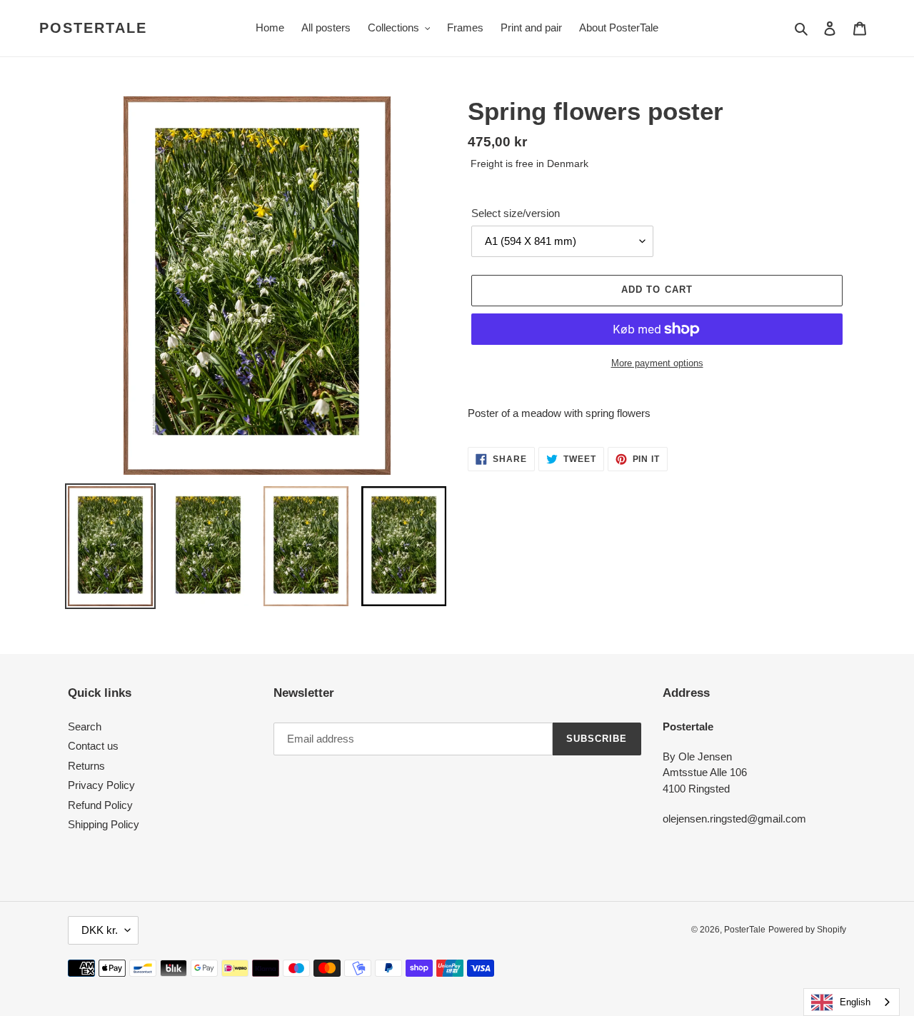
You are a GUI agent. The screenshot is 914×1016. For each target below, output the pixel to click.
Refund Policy (100, 805)
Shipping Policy (103, 824)
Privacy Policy (101, 785)
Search (84, 726)
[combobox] (851, 1002)
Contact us (93, 746)
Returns (86, 766)
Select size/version (515, 213)
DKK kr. (99, 930)
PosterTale (93, 28)
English (855, 1002)
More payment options (657, 363)
